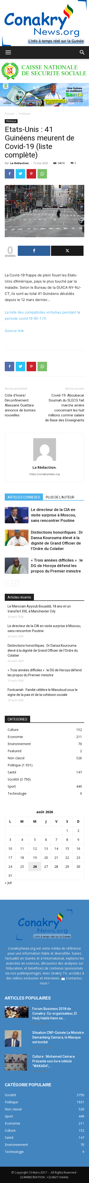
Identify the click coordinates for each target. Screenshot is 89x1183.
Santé (12, 772)
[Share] (34, 251)
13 (46, 848)
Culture (13, 729)
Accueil (9, 114)
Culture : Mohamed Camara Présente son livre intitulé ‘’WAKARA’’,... (53, 1061)
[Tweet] (67, 251)
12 (35, 848)
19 (35, 857)
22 (67, 857)
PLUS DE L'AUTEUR (60, 497)
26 (35, 866)
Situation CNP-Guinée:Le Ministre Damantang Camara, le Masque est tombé (58, 1037)
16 (78, 848)
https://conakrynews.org (44, 474)
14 (56, 848)
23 (78, 857)
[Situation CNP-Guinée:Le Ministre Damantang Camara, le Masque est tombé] (13, 1038)
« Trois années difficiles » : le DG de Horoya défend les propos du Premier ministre (57, 565)
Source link (14, 330)
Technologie (17, 793)
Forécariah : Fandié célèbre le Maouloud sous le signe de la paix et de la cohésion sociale (43, 692)
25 (22, 866)
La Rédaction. (19, 163)
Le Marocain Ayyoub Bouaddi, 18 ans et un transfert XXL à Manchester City (39, 608)
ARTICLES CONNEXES (24, 497)
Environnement (19, 744)
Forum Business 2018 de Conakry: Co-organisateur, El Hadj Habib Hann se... (54, 1013)
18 (22, 857)
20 (46, 857)
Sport (12, 786)
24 (10, 866)
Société (13, 779)
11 (22, 848)
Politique (25, 114)
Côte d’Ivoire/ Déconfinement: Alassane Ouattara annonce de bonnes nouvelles (20, 405)
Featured (14, 751)
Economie (15, 736)
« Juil (8, 882)
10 (10, 848)
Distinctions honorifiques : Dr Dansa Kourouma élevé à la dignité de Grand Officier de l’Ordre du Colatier (43, 650)
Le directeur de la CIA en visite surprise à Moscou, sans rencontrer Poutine (53, 515)
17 (10, 857)
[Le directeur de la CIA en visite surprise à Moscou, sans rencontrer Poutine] (16, 515)
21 (56, 857)
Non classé (16, 758)
